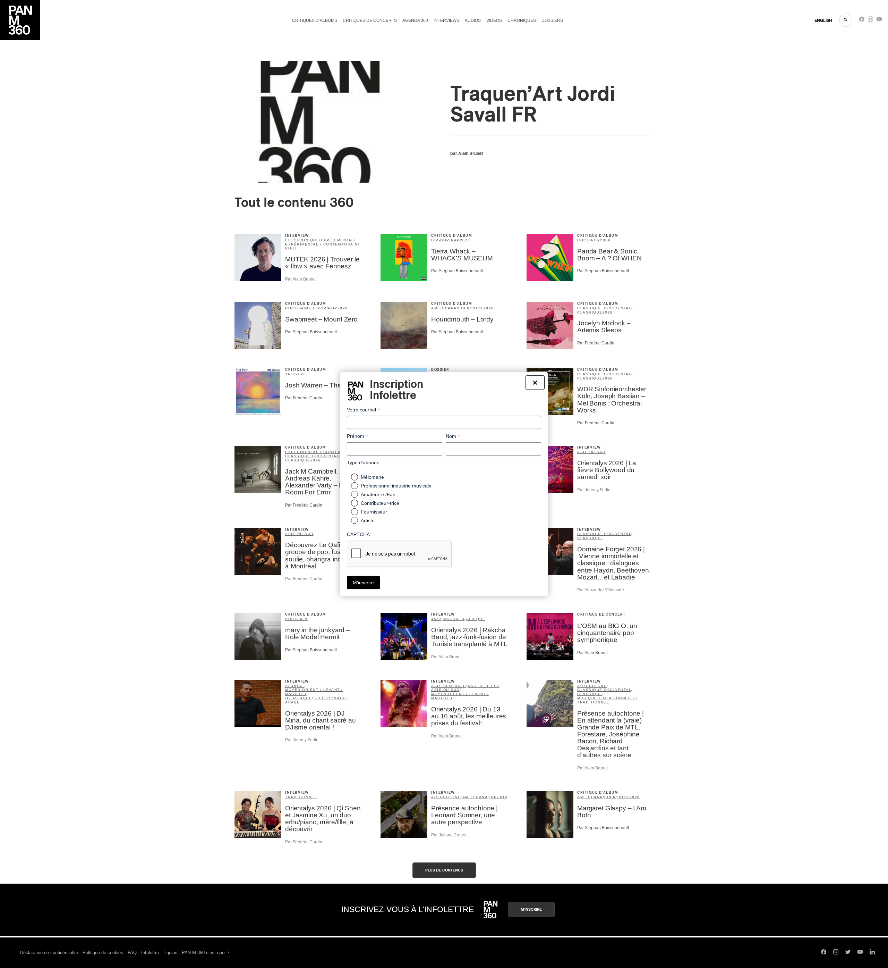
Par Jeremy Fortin (593, 489)
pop (595, 240)
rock (291, 248)
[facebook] (861, 21)
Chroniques (521, 20)
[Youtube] (879, 21)
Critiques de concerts (370, 20)
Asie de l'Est (484, 686)
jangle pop (313, 308)
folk (464, 308)
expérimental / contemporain (321, 244)
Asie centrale (448, 686)
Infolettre (150, 952)
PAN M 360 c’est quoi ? (205, 952)
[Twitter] (848, 953)
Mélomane (372, 477)
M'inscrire (531, 909)
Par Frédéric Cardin (595, 343)
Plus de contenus (444, 870)
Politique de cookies (103, 952)
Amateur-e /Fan (378, 494)
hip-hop (440, 240)
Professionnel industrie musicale (396, 486)
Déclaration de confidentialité (49, 952)
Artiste (368, 520)
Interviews (446, 20)
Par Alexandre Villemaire (600, 589)
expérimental (337, 240)
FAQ (132, 952)
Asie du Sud (591, 452)
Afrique (476, 619)
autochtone (592, 686)
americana (444, 308)
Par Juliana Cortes (448, 835)
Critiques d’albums (314, 20)
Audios (473, 20)
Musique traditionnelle (606, 698)
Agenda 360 (415, 20)
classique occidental (604, 308)
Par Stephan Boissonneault (457, 270)
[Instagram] (870, 21)
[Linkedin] (872, 953)
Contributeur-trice (380, 503)
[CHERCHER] (845, 20)
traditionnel (593, 702)
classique (590, 312)
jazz (290, 374)
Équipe (170, 952)
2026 (465, 240)
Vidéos (494, 20)
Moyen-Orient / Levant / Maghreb (314, 692)
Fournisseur (374, 512)
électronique (302, 240)
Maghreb (454, 619)
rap (455, 240)
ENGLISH (823, 20)
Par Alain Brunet (300, 279)
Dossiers (552, 20)
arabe (292, 702)
